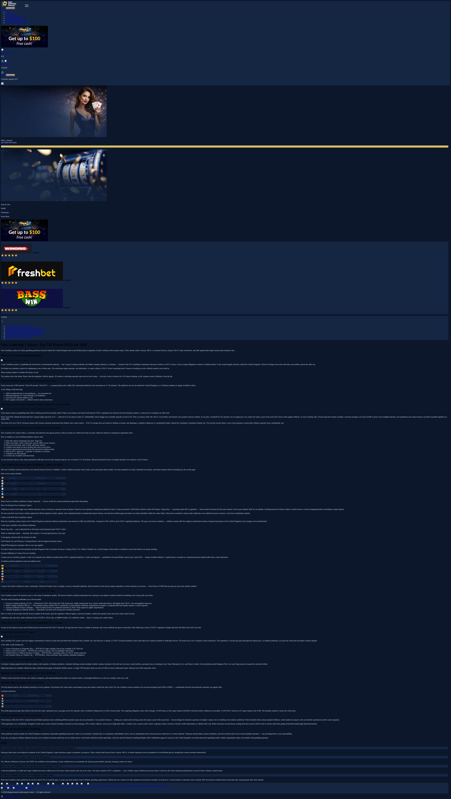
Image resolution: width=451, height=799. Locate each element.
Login (3, 8)
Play (2, 258)
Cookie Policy (112, 786)
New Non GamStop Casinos (16, 23)
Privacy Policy (101, 786)
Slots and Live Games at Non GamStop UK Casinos (25, 333)
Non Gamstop (11, 14)
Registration (10, 8)
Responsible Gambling (134, 786)
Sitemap (163, 786)
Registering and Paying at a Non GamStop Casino (24, 328)
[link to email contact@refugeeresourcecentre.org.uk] (2, 84)
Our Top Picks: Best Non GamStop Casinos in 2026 (25, 330)
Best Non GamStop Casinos (16, 21)
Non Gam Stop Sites (13, 18)
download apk (11, 797)
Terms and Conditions (152, 786)
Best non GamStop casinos (16, 16)
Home (8, 12)
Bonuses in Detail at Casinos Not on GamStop (23, 335)
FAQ (7, 339)
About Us (122, 786)
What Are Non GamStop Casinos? (18, 326)
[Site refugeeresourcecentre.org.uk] (12, 6)
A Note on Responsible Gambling (18, 337)
